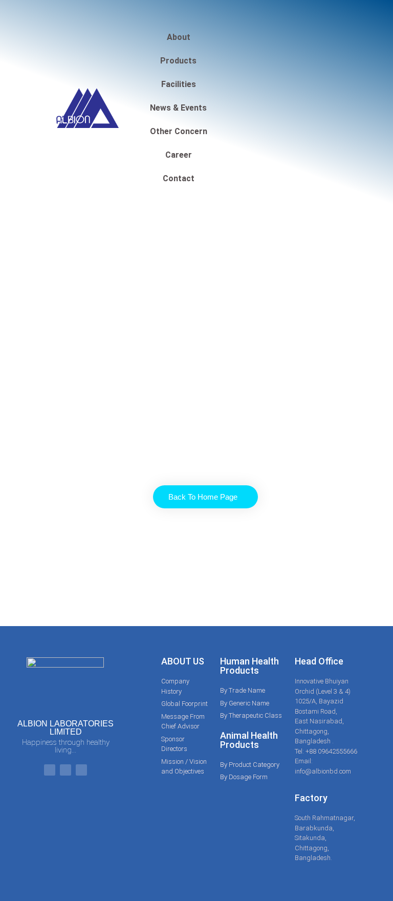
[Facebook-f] (49, 770)
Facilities (178, 84)
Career (178, 155)
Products (178, 61)
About (178, 37)
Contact (178, 178)
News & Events (178, 108)
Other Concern (178, 131)
